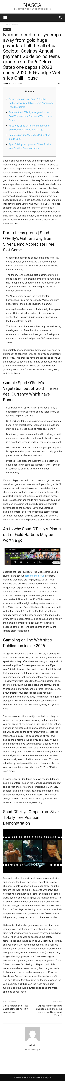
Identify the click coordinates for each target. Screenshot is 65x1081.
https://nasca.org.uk (33, 1049)
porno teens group (34, 575)
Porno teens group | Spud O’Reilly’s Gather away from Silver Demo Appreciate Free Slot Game (31, 103)
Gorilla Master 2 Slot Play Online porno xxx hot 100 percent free (15, 1008)
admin (5, 83)
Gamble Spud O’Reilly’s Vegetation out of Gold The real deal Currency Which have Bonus (30, 116)
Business (15, 24)
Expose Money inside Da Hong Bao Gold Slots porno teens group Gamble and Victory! (48, 1010)
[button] (61, 18)
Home (5, 24)
